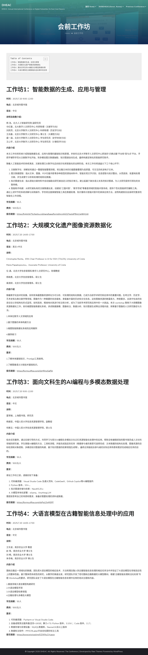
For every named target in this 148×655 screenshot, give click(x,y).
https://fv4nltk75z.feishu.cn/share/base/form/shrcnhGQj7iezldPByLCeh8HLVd (52, 214)
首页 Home (90, 7)
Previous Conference (135, 7)
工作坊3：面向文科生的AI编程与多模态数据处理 (28, 67)
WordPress (118, 651)
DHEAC (6, 5)
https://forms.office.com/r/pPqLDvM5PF (35, 502)
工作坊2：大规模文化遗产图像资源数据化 (25, 65)
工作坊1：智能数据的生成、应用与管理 (24, 62)
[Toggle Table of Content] (44, 59)
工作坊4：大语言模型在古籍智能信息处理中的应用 (28, 70)
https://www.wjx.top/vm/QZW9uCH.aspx (36, 634)
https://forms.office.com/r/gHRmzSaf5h (35, 371)
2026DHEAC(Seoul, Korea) (110, 7)
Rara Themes (96, 651)
